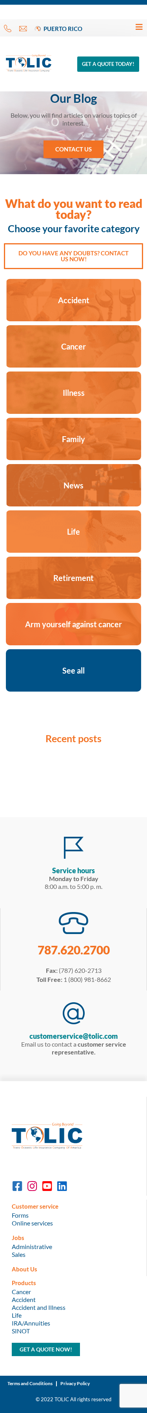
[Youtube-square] (47, 1186)
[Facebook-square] (17, 1186)
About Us (24, 1269)
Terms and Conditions (30, 1383)
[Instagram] (32, 1186)
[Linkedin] (61, 1186)
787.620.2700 (74, 950)
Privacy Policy (75, 1383)
